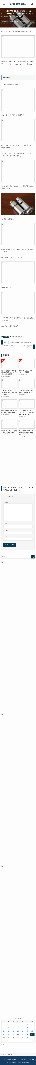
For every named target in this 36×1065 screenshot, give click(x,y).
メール (5, 530)
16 (32, 1031)
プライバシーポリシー (22, 1059)
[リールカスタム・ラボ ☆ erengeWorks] (18, 4)
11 (8, 1031)
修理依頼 (6, 16)
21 (22, 1034)
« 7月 (2, 1044)
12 (13, 1031)
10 (4, 1031)
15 (27, 1031)
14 (22, 1031)
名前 (5, 523)
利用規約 (14, 1059)
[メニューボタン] (4, 4)
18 (8, 1034)
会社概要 (32, 1059)
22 (27, 1034)
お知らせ (8, 1059)
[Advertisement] (18, 463)
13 (18, 1031)
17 (4, 1034)
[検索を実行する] (33, 557)
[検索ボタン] (32, 4)
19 (13, 1034)
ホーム (3, 1059)
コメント (6, 502)
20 (18, 1034)
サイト (5, 536)
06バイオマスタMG (16, 16)
